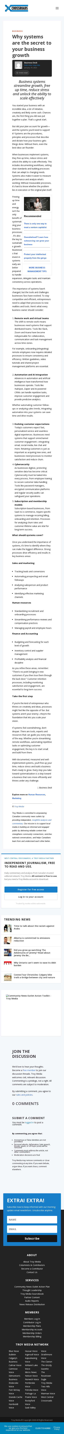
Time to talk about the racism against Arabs (34, 927)
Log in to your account (30, 896)
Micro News (31, 1372)
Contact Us (32, 1272)
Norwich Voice (32, 1379)
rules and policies (24, 1094)
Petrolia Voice (31, 1389)
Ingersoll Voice (32, 1354)
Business (17, 31)
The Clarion (46, 1361)
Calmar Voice (15, 1365)
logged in (29, 1122)
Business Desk (30, 63)
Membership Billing (32, 1336)
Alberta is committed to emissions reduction (32, 939)
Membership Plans (32, 1326)
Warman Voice (48, 1393)
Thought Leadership (32, 1290)
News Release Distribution (32, 1304)
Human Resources (36, 794)
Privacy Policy (57, 1428)
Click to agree (42, 1428)
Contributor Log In (32, 1322)
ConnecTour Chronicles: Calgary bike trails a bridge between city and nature (34, 976)
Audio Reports (32, 1300)
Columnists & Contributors (32, 1265)
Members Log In (32, 1318)
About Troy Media (32, 1261)
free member (29, 1070)
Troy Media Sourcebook (32, 1293)
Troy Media (19, 806)
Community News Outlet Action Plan (32, 1286)
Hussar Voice (31, 1351)
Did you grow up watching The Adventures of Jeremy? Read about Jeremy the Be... (32, 953)
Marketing (16, 798)
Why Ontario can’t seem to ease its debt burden (35, 964)
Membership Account (32, 1329)
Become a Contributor (32, 1268)
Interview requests (32, 65)
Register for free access (31, 889)
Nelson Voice (31, 1375)
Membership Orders (32, 1333)
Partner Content (32, 1297)
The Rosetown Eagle (46, 1376)
